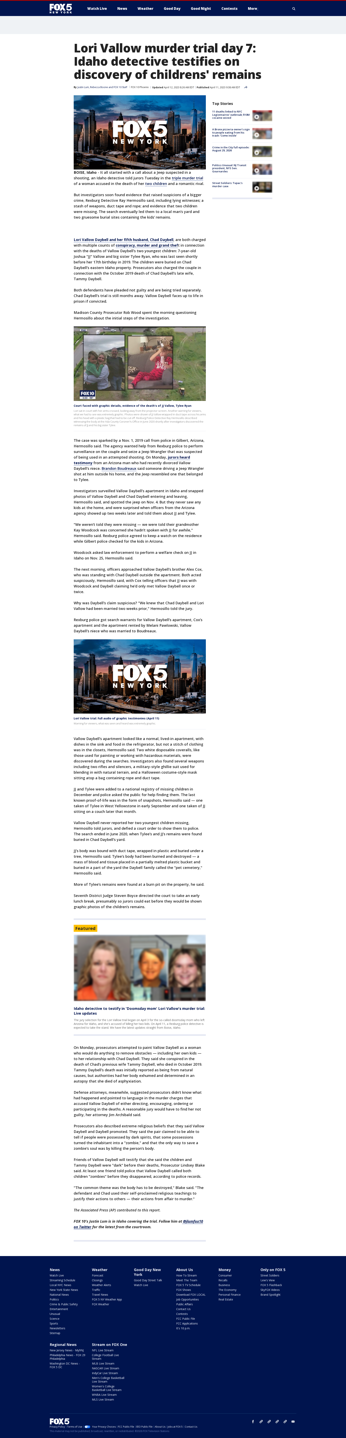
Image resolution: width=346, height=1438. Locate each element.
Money (224, 1269)
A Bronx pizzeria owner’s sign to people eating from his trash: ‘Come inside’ (231, 132)
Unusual (55, 1314)
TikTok (269, 1421)
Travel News (100, 1294)
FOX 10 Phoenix (140, 87)
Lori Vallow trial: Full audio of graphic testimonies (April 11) (116, 718)
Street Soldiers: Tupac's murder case (227, 184)
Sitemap (55, 1333)
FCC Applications (187, 1323)
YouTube (277, 1421)
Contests (182, 1314)
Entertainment (59, 1309)
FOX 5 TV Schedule (188, 1285)
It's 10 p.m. (183, 1328)
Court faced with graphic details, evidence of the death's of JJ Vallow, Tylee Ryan (132, 406)
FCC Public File (185, 1319)
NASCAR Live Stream (105, 1368)
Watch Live (57, 1275)
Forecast (97, 1275)
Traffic (96, 1290)
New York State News (64, 1290)
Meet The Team (186, 1280)
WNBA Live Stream (104, 1395)
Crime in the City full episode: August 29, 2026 (230, 149)
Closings (97, 1280)
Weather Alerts (101, 1285)
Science (54, 1319)
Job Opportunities (187, 1299)
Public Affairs (184, 1304)
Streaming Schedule (62, 1280)
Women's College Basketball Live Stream (107, 1388)
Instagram (261, 1421)
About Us (184, 1269)
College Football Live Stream (105, 1357)
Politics (54, 1299)
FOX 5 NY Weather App (107, 1299)
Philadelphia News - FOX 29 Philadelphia (67, 1357)
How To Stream (186, 1275)
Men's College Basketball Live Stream (108, 1379)
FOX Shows (183, 1290)
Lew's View (268, 1280)
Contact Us (183, 1309)
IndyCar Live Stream (105, 1373)
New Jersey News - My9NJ (67, 1350)
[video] (262, 115)
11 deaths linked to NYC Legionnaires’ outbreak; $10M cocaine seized (231, 114)
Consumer (225, 1275)
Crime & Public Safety (64, 1304)
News (55, 1269)
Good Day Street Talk (148, 1280)
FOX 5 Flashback (271, 1285)
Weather (100, 1269)
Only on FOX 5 (273, 1269)
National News (59, 1294)
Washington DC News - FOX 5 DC (65, 1365)
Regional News (63, 1344)
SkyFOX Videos (270, 1290)
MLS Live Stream (103, 1399)
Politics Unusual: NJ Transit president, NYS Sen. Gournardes (229, 168)
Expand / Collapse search (294, 9)
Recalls (222, 1280)
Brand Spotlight (271, 1294)
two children (156, 183)
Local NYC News (60, 1285)
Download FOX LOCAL (191, 1294)
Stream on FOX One (109, 1344)
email (293, 1421)
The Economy (227, 1290)
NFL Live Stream (103, 1350)
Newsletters (57, 1328)
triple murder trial (187, 178)
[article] (140, 968)
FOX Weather (100, 1304)
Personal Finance (229, 1294)
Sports (54, 1323)
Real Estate (225, 1299)
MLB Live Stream (103, 1363)
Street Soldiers (270, 1275)
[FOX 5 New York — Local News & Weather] (63, 8)
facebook (253, 1421)
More (252, 8)
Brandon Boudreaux (119, 468)
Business (224, 1285)
